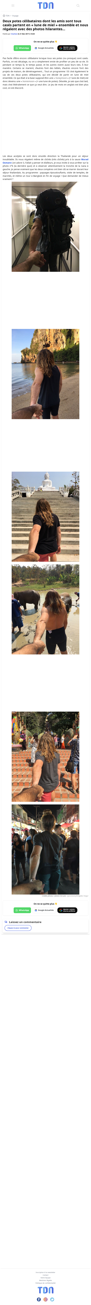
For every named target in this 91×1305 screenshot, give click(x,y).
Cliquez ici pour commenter (18, 928)
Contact (45, 1275)
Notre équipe (45, 1278)
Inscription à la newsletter (45, 1272)
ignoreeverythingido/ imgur (77, 896)
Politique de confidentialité (45, 1283)
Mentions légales (45, 1280)
